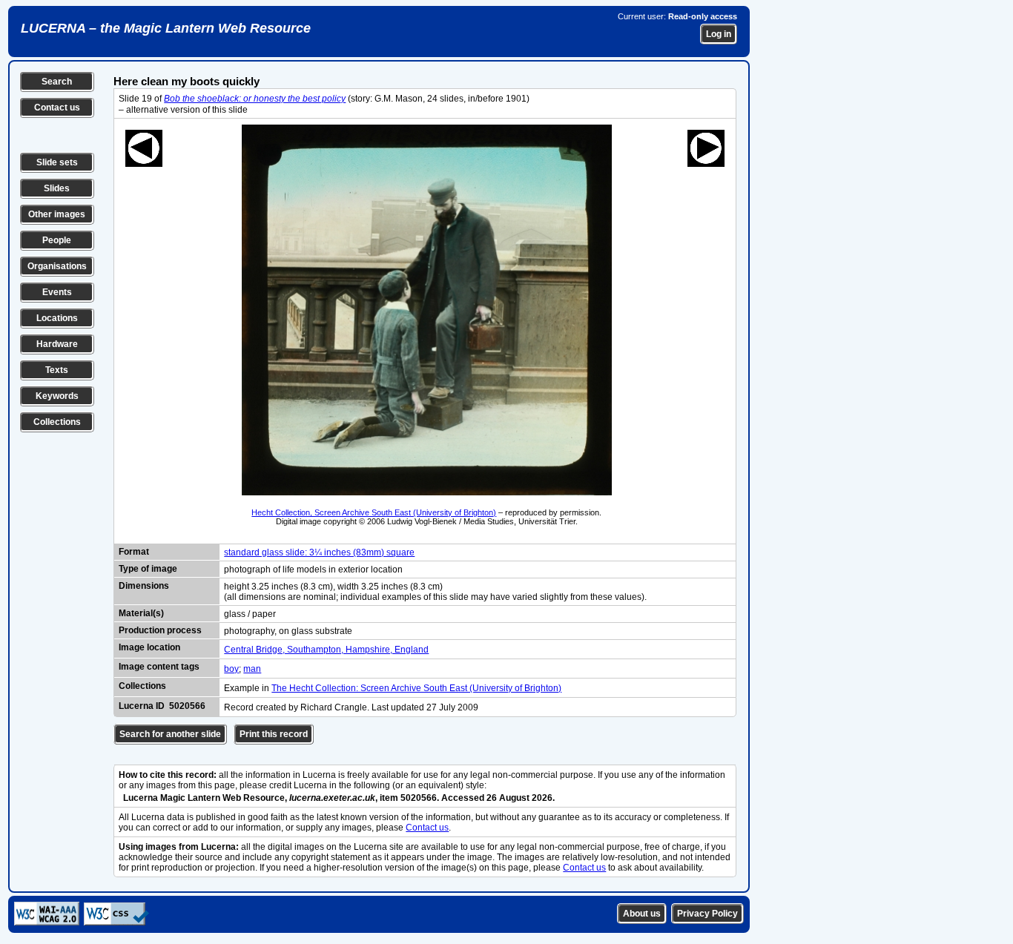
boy (231, 669)
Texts (56, 370)
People (56, 240)
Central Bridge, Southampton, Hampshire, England (326, 649)
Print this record (274, 734)
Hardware (57, 344)
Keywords (57, 396)
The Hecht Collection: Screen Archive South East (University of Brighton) (416, 688)
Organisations (57, 266)
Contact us (57, 107)
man (252, 669)
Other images (56, 214)
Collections (57, 422)
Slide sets (57, 162)
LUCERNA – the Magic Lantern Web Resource (166, 28)
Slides (57, 188)
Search (57, 81)
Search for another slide (170, 734)
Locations (57, 318)
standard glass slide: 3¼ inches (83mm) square (319, 552)
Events (57, 292)
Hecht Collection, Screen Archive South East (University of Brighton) (373, 512)
